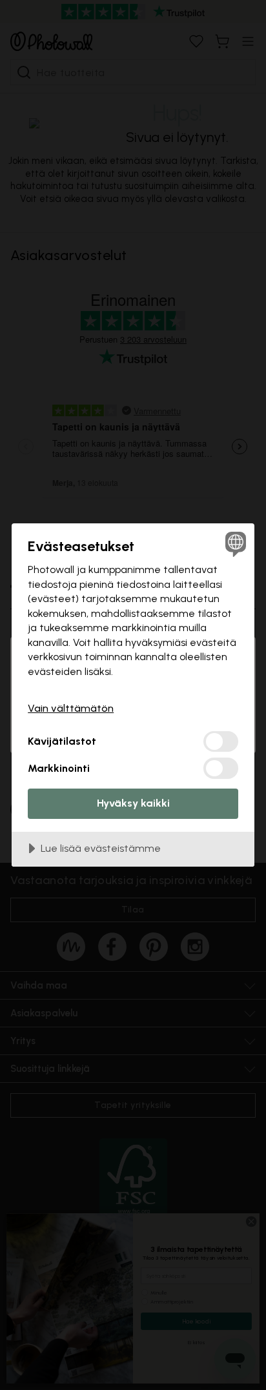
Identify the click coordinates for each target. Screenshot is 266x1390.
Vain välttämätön (71, 708)
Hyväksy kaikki (133, 803)
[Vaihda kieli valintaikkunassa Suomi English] (234, 543)
